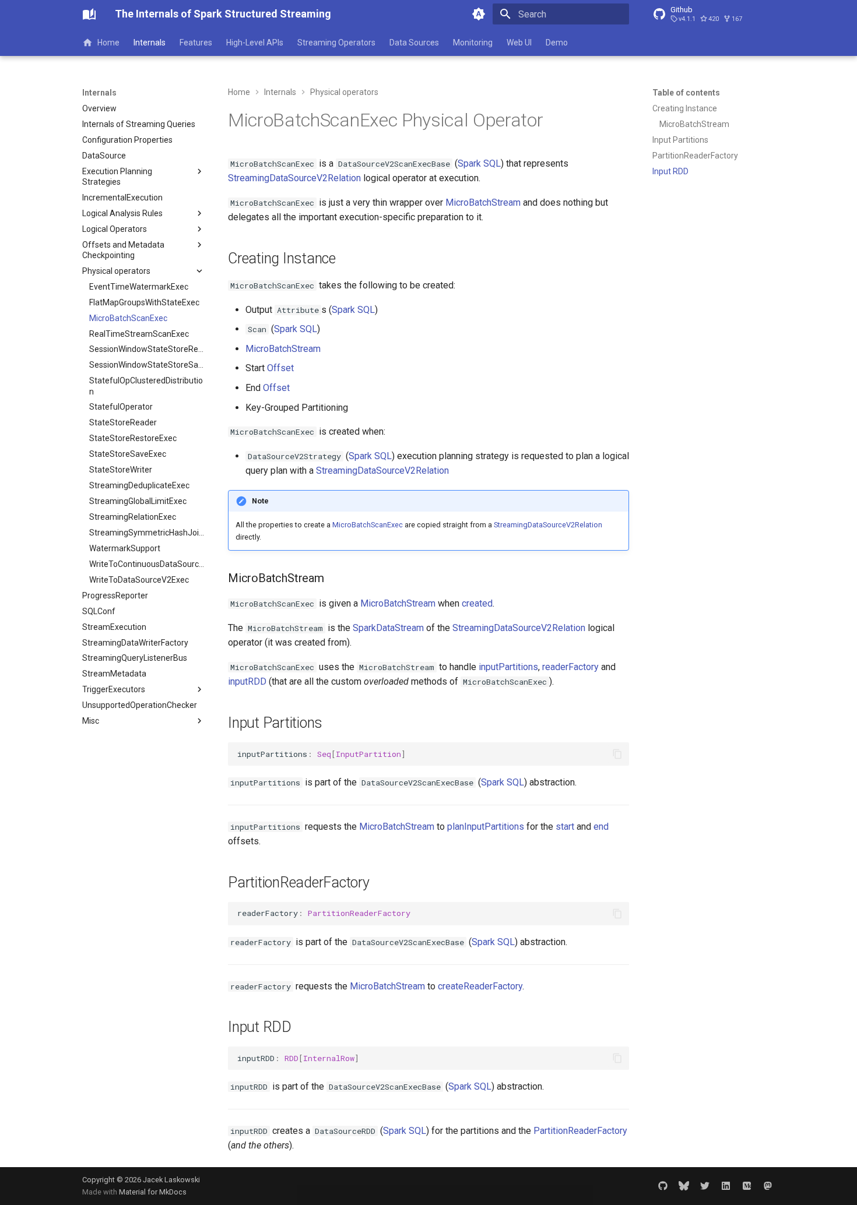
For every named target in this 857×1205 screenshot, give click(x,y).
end (601, 826)
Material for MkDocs (153, 1192)
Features (196, 42)
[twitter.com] (705, 1185)
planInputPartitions (485, 826)
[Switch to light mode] (478, 14)
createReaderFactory (480, 986)
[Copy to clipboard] (617, 754)
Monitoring (473, 42)
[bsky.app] (684, 1185)
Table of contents (686, 92)
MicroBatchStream (483, 202)
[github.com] (663, 1185)
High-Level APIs (254, 42)
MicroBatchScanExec (367, 524)
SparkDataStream (388, 627)
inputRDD (247, 681)
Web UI (519, 42)
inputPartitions (508, 666)
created (477, 603)
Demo (557, 42)
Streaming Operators (336, 42)
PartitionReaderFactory (580, 1130)
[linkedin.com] (725, 1185)
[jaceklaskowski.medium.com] (746, 1185)
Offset (280, 368)
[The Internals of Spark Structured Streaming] (89, 14)
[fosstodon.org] (767, 1185)
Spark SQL (479, 163)
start (565, 826)
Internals (150, 42)
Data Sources (414, 42)
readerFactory (570, 666)
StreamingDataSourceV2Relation (294, 178)
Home (108, 42)
